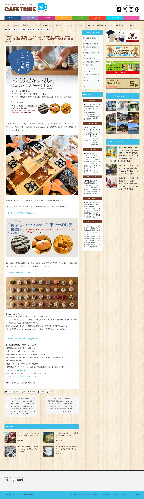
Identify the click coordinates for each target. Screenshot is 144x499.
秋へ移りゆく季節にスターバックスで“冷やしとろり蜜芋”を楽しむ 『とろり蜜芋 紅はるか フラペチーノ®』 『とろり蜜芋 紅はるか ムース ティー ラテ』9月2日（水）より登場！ (122, 154)
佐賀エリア (86, 86)
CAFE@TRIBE (25, 7)
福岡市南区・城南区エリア (91, 53)
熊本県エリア (87, 65)
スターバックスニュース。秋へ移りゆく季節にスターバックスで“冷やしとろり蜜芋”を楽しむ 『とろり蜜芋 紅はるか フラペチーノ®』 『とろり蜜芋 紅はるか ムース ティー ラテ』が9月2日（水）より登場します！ (92, 136)
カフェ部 (97, 18)
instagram (131, 9)
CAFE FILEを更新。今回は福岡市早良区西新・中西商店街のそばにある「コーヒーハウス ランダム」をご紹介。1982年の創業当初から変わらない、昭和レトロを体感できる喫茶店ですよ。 (92, 210)
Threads (137, 9)
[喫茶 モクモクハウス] (111, 128)
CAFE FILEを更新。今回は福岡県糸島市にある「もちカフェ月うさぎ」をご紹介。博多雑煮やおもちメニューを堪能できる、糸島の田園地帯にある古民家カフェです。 (92, 187)
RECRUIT (47, 18)
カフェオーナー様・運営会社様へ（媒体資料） (85, 495)
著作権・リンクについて (120, 495)
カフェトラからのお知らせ (91, 74)
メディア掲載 (135, 495)
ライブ (85, 71)
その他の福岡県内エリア (90, 62)
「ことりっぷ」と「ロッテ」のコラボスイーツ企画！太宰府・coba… (28, 435)
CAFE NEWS (29, 18)
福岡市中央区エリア (89, 44)
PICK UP (64, 18)
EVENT (80, 18)
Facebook (118, 9)
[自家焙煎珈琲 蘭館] (111, 117)
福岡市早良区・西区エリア (91, 38)
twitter (125, 9)
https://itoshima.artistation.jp (16, 370)
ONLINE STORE (114, 18)
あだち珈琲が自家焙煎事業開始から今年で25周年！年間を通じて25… (67, 449)
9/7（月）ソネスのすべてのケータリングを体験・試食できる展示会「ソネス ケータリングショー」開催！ (129, 170)
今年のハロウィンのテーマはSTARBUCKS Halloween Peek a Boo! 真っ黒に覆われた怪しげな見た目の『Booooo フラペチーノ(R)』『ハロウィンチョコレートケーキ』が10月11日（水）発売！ (60, 405)
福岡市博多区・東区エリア (91, 47)
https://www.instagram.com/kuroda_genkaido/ (22, 338)
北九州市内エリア (88, 59)
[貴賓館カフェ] (133, 128)
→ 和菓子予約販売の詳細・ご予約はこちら (21, 272)
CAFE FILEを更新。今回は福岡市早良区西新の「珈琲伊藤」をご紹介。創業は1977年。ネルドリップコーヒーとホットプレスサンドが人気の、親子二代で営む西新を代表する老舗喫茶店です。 (92, 111)
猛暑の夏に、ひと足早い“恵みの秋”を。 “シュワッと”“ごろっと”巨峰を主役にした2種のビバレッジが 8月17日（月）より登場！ (128, 183)
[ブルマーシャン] (133, 117)
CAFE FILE (13, 18)
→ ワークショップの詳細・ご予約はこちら (21, 213)
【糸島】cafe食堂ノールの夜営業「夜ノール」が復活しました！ (67, 435)
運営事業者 (106, 495)
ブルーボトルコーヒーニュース (92, 80)
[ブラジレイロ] (111, 106)
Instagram (131, 18)
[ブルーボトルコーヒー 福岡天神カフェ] (122, 106)
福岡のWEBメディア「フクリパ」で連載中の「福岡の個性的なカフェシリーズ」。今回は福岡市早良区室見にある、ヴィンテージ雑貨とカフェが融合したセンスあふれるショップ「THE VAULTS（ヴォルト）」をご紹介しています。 (92, 163)
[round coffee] (133, 106)
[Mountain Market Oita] (122, 128)
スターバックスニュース (90, 68)
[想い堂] (122, 117)
